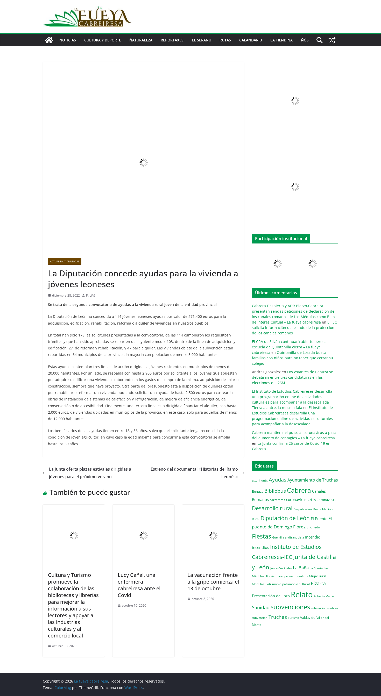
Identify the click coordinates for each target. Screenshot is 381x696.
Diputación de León (285, 518)
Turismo (293, 618)
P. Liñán (91, 295)
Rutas (225, 40)
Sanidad (261, 607)
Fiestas (261, 536)
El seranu (201, 40)
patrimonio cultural (296, 584)
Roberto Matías (324, 596)
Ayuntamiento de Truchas (312, 480)
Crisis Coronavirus (321, 499)
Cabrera (299, 490)
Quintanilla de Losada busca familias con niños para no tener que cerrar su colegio (292, 358)
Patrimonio (273, 584)
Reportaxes (172, 40)
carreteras (277, 500)
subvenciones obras (324, 608)
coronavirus (296, 499)
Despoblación (302, 509)
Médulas (258, 584)
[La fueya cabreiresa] (49, 40)
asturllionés (260, 480)
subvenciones (290, 606)
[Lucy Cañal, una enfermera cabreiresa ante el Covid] (143, 508)
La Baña (301, 568)
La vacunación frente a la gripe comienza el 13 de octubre (213, 581)
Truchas (278, 617)
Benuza (257, 491)
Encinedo (313, 527)
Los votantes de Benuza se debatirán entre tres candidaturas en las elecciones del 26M (292, 377)
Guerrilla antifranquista (288, 537)
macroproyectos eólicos (292, 576)
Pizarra (318, 583)
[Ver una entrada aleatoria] (332, 40)
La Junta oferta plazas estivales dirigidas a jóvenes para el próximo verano (90, 472)
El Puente (319, 518)
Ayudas (277, 479)
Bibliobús (275, 490)
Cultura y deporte (102, 40)
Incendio (312, 537)
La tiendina (281, 40)
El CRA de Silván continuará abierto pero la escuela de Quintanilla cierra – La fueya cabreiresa (289, 347)
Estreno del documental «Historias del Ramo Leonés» (194, 472)
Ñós (305, 40)
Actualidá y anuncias (64, 261)
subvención (259, 618)
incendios (260, 547)
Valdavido (307, 617)
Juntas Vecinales (281, 568)
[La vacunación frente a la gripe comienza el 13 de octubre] (213, 508)
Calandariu (250, 40)
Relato (302, 594)
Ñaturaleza (140, 40)
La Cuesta (316, 568)
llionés (270, 576)
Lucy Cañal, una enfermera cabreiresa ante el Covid (139, 585)
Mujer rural (317, 576)
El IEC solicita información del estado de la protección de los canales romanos (294, 327)
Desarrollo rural (272, 508)
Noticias (67, 40)
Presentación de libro (271, 595)
